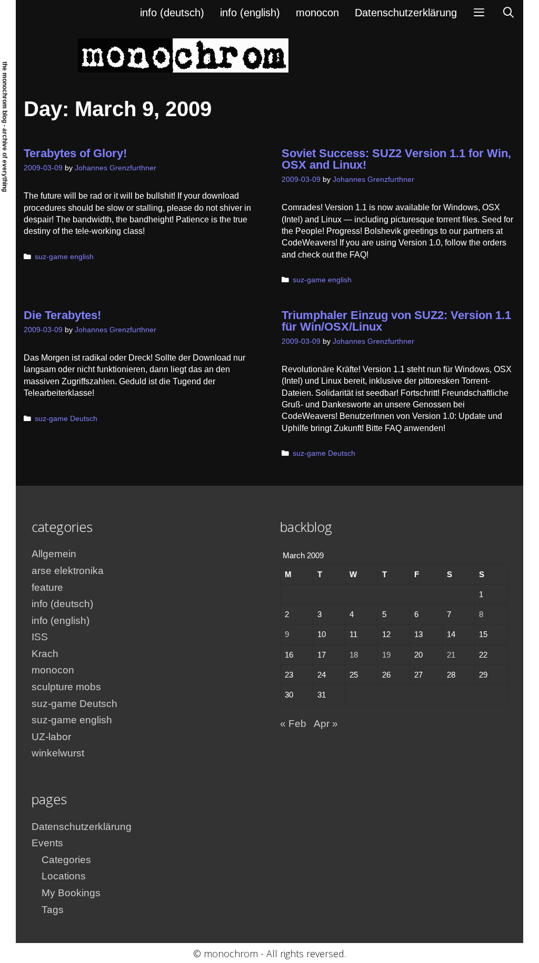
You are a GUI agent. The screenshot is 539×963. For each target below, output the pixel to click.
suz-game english (64, 257)
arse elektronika (68, 570)
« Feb (293, 723)
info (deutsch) (172, 12)
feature (47, 587)
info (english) (250, 12)
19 (386, 654)
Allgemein (54, 553)
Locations (64, 876)
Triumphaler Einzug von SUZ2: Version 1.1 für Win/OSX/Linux (396, 321)
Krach (45, 653)
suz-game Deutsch (66, 419)
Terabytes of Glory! (75, 153)
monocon (317, 12)
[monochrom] (183, 54)
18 (354, 654)
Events (47, 842)
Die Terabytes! (62, 315)
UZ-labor (51, 736)
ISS (40, 636)
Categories (66, 859)
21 (451, 654)
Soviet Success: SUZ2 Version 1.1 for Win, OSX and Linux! (396, 159)
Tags (53, 909)
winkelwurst (58, 753)
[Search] (508, 12)
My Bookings (71, 892)
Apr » (326, 723)
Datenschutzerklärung (406, 12)
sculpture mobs (66, 686)
